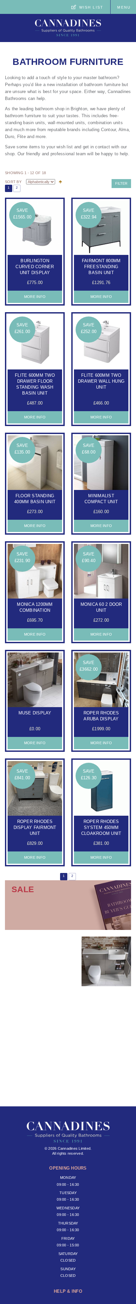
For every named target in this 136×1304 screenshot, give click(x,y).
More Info (35, 297)
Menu (124, 7)
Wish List (91, 7)
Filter (121, 183)
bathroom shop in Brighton (61, 109)
